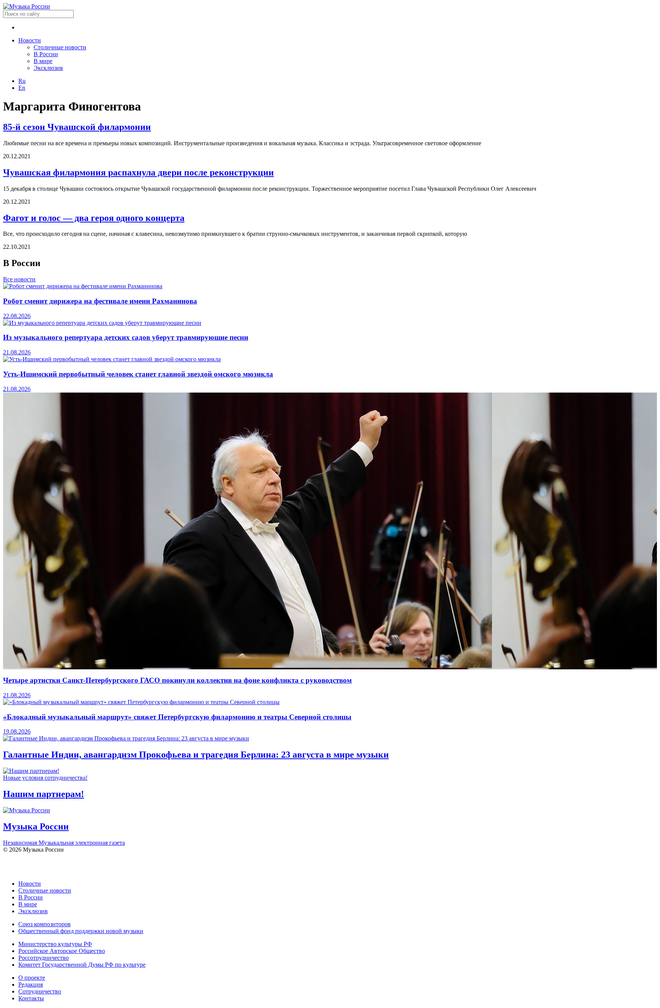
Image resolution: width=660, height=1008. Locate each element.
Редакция (30, 984)
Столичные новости (60, 47)
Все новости (19, 279)
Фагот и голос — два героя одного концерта (93, 218)
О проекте (31, 977)
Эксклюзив (48, 68)
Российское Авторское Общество (61, 951)
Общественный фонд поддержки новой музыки (80, 931)
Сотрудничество (39, 991)
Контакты (31, 998)
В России (46, 54)
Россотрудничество (43, 957)
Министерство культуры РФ (55, 944)
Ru (22, 81)
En (21, 87)
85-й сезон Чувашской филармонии (77, 127)
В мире (43, 61)
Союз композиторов (44, 924)
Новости (29, 40)
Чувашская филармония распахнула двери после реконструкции (138, 172)
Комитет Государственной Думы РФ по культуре (82, 964)
